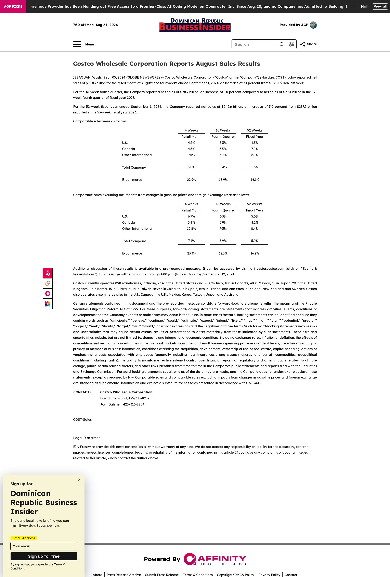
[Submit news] (47, 273)
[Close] (79, 480)
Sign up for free (44, 556)
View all (380, 6)
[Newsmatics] (47, 304)
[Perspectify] (47, 283)
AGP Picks (13, 6)
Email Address (24, 538)
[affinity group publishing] (47, 294)
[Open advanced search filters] (291, 44)
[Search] (282, 44)
